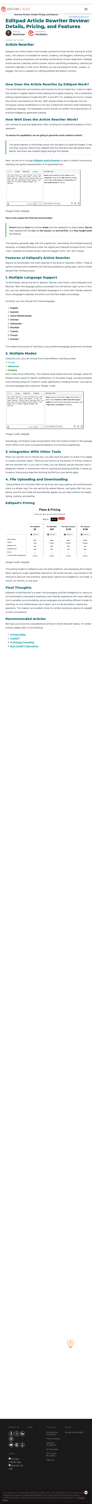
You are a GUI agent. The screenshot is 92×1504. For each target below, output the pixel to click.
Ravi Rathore (41, 34)
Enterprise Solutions (51, 1433)
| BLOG (25, 9)
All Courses (52, 1449)
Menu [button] (83, 9)
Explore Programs (51, 1444)
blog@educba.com (79, 16)
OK (86, 1492)
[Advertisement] (34, 688)
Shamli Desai (19, 34)
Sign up (50, 1460)
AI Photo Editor (18, 634)
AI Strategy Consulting (22, 642)
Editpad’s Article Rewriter (47, 160)
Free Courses (53, 1438)
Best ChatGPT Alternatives (24, 646)
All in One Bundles (51, 1454)
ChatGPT (15, 638)
